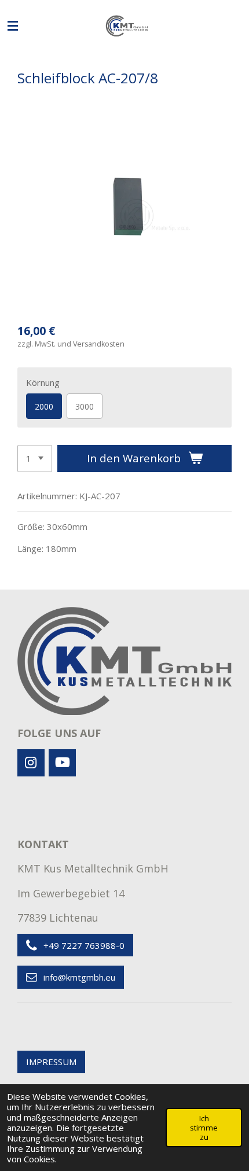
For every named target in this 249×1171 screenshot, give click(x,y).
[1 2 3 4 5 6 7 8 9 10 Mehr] (34, 458)
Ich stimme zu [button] (204, 1127)
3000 (84, 406)
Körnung (43, 382)
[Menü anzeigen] (12, 26)
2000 (44, 406)
